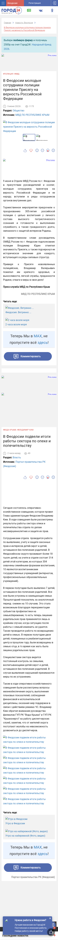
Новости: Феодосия (24, 22)
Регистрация (35, 3)
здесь (43, 342)
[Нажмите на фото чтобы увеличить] (29, 739)
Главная (7, 22)
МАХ (38, 336)
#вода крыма (9, 430)
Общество (18, 110)
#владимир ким (25, 430)
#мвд (16, 74)
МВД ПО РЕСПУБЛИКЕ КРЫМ (32, 114)
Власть (17, 457)
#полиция (8, 74)
